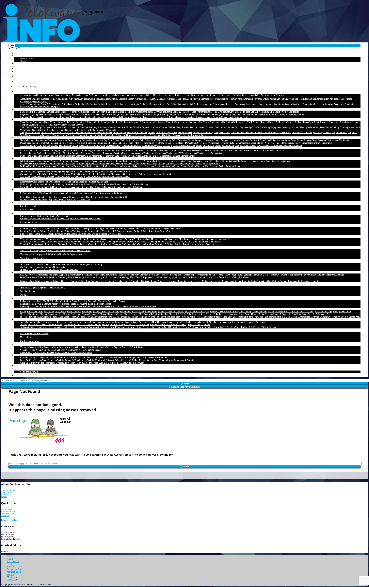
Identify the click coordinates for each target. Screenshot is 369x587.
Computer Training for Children (228, 132)
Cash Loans (345, 122)
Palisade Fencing (169, 274)
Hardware (59, 182)
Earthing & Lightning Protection (64, 150)
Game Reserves (46, 171)
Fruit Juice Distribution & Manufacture (162, 166)
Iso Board (71, 199)
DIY (67, 143)
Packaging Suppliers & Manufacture (65, 274)
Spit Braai (296, 314)
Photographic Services (106, 277)
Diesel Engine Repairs (301, 140)
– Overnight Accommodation (195, 95)
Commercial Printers (81, 132)
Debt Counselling (163, 140)
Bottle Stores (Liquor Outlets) (264, 114)
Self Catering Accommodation (253, 311)
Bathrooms (212, 112)
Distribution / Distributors (52, 143)
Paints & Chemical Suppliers (113, 274)
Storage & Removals (237, 317)
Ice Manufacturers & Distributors (35, 193)
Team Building (88, 322)
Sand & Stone (100, 311)
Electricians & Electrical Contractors (206, 150)
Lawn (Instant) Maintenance (169, 228)
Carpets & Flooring (277, 122)
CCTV (42, 125)
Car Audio (227, 122)
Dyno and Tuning (294, 145)
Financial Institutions (280, 161)
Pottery (208, 277)
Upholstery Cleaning (39, 333)
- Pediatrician (327, 143)
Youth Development (29, 372)
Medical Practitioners (67, 241)
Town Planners (142, 324)
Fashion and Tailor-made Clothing (107, 161)
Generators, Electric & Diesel (164, 174)
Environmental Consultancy (101, 156)
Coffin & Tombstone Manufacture (102, 130)
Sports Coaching (71, 317)
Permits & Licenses (261, 274)
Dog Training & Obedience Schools (108, 143)
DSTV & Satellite (277, 145)
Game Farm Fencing (29, 171)
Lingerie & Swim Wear (159, 231)
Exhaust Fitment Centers (184, 156)
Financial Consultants (260, 161)
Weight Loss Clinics (156, 360)
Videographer (71, 350)
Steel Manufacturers (204, 317)
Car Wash (247, 122)
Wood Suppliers (100, 363)
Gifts (22, 176)
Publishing (274, 281)
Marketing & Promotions (88, 239)
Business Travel (241, 117)
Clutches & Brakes (46, 130)
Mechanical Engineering (218, 239)
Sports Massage (113, 317)
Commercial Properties (101, 132)
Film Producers (243, 161)
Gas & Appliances (52, 174)
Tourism (18, 76)
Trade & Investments (37, 324)
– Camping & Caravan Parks (130, 95)
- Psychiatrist (26, 145)
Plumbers (162, 277)
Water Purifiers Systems (31, 360)
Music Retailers (206, 244)
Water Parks (161, 357)
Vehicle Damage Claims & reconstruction (55, 347)
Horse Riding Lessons (81, 184)
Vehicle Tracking (27, 350)
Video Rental (26, 352)
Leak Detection (104, 231)
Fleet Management (178, 163)
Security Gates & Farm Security (224, 311)
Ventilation (41, 350)
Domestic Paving (113, 145)
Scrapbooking (126, 311)
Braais (38, 117)
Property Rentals (249, 281)
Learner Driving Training (68, 231)
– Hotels (169, 95)
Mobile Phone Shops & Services (206, 241)
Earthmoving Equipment (114, 150)
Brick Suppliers (62, 117)
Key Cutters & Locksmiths (58, 216)
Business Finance (204, 117)
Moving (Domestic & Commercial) (120, 244)
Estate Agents (121, 156)
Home (17, 53)
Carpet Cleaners (260, 122)
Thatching (161, 322)
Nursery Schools (36, 258)
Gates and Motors (69, 174)
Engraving (70, 156)
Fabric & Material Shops (31, 161)
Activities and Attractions (67, 99)
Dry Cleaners (263, 145)
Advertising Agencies (89, 99)
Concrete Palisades (252, 132)
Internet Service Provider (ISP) (34, 199)
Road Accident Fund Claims (58, 306)
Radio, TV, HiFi (44, 301)
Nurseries (24, 258)
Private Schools (105, 281)
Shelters (23, 314)
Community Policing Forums (150, 132)
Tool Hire (154, 324)
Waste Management (39, 357)
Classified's (256, 127)
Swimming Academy (320, 317)
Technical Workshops (255, 322)
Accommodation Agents (256, 95)
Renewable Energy (116, 301)
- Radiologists (68, 145)
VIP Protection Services (43, 352)
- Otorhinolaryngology (289, 143)
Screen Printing (152, 311)
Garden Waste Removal (120, 171)
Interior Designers (70, 197)
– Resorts (212, 95)
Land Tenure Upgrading (146, 228)
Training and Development (49, 327)
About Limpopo (26, 61)
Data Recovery (96, 140)
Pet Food (50, 277)
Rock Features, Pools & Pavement (98, 306)
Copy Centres (324, 132)
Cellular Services (75, 125)
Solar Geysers (206, 314)
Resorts (73, 304)
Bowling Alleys (27, 117)
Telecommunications (104, 322)
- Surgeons (100, 145)
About (17, 55)
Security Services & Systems (281, 311)
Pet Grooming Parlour (64, 277)
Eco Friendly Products (136, 150)
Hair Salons (38, 182)
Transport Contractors (126, 327)
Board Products (127, 114)
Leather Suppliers (89, 231)
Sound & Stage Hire (282, 314)
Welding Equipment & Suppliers (180, 360)
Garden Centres (83, 171)
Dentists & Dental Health (261, 140)
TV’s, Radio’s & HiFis (245, 327)
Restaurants (82, 304)
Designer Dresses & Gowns (207, 140)
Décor (175, 140)
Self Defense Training (304, 311)
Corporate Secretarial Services (38, 135)
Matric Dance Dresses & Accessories (161, 239)
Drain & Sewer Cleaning (184, 145)
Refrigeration (101, 301)
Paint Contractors (142, 274)
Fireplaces (93, 163)
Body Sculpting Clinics (173, 114)
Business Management (222, 117)
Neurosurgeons (27, 254)
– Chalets (147, 95)
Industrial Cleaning (58, 193)
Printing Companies (44, 281)
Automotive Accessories (333, 104)
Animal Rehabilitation (319, 99)
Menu (12, 45)
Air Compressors (204, 99)
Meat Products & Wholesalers (192, 239)
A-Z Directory (20, 63)
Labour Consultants (29, 228)
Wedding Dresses (138, 360)
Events (17, 66)
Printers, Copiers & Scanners (66, 281)
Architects (42, 101)
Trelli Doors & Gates (173, 327)
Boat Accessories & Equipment (148, 114)
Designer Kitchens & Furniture (235, 140)
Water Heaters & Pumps (124, 357)
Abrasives (24, 95)
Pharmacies (90, 277)
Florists (199, 163)
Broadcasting (75, 117)
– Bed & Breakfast (91, 95)
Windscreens (113, 363)
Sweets (294, 317)
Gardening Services (99, 171)
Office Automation (58, 264)
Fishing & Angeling (160, 163)
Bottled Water (244, 114)
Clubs (34, 130)
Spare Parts (307, 314)
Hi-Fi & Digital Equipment (32, 184)
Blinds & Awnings (110, 114)
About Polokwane (27, 58)
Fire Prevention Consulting (111, 163)
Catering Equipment (29, 125)
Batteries (222, 112)
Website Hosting (94, 360)
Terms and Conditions (8, 490)
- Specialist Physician (85, 145)
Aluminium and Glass (279, 99)
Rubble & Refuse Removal (144, 306)
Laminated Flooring (71, 228)
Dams (70, 140)
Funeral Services (188, 166)
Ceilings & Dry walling (56, 125)
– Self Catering (238, 95)
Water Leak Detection (146, 357)
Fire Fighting (83, 163)
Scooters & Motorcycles (198, 311)
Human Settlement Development (119, 187)
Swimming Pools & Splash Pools (345, 317)
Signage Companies (49, 314)
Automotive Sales (34, 106)
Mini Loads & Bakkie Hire (178, 241)
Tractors (23, 324)
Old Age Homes (27, 267)
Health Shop (84, 182)
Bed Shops (245, 112)
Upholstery (25, 333)
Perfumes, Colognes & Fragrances (286, 274)
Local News (53, 234)
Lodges (73, 234)
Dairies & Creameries (57, 140)
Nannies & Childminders (65, 250)
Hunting (138, 187)
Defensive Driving (186, 140)
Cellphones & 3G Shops (31, 127)
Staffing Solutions (147, 317)
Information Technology (114, 193)
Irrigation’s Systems (57, 199)
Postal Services (198, 277)
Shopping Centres (115, 314)
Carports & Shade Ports (297, 122)
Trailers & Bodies (28, 327)
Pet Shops (79, 277)
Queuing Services (28, 291)
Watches (53, 357)
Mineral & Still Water (132, 241)
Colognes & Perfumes (30, 132)
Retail (90, 304)
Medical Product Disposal (89, 241)
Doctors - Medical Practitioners (140, 143)
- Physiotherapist (54, 145)
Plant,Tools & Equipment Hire (144, 277)
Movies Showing (22, 74)
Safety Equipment (40, 311)
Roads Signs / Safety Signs (32, 306)
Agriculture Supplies (176, 99)
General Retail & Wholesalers (136, 174)
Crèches (137, 135)
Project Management (121, 281)
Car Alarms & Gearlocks (210, 122)
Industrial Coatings (75, 193)
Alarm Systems (236, 99)
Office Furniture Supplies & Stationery (84, 264)
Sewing (336, 311)
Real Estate (72, 301)
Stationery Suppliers (164, 317)
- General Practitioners (208, 143)
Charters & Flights (123, 127)
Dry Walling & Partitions (222, 145)
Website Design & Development (72, 360)
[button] (15, 48)
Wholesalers (61, 363)
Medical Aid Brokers (29, 241)
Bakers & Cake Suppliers (94, 112)
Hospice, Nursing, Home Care (80, 187)
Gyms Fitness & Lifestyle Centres (114, 176)
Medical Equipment (49, 241)
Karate (23, 216)
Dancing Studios (81, 140)
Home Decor (26, 187)
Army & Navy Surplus (51, 104)
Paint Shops (156, 274)
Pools (188, 277)
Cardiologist (159, 122)
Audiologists (281, 104)
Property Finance (186, 281)
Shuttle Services (131, 314)
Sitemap (4, 497)
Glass (27, 176)
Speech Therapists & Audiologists (35, 317)
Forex (217, 163)
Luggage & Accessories (110, 234)
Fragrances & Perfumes (54, 166)
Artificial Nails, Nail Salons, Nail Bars (148, 104)
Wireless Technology (45, 363)
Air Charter (191, 99)
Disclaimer (5, 495)
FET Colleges (215, 161)
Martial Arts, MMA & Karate (131, 239)
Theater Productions (73, 324)
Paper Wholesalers (199, 274)
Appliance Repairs (28, 101)
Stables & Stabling (129, 317)
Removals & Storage (41, 304)
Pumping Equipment (288, 281)
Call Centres (69, 122)
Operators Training (44, 267)
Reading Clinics (59, 301)
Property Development (168, 281)
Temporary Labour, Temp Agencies (131, 322)
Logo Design (92, 234)
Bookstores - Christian (195, 114)
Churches (229, 127)
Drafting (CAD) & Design (160, 145)
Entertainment (82, 156)
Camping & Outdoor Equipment (115, 122)
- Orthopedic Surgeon (310, 143)
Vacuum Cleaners (28, 347)
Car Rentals (237, 122)
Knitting (24, 222)
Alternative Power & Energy (256, 99)
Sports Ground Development (92, 317)
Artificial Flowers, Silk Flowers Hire (114, 104)
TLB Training (238, 322)
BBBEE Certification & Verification (282, 112)
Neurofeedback (84, 250)
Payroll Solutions (244, 274)
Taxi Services (74, 322)
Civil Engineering (243, 127)
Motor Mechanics (96, 244)
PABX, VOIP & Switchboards (34, 274)
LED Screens (118, 231)
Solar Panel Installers (223, 314)
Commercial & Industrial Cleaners (56, 132)
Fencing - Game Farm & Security (193, 161)
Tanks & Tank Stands (30, 322)
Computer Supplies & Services (178, 132)
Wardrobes (25, 357)
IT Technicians (83, 199)
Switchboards (304, 317)
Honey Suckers (59, 187)
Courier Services (85, 135)
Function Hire (202, 166)
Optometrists (59, 267)
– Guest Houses (158, 95)
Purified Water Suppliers (309, 281)
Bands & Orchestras (156, 112)
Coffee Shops (80, 130)
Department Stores (281, 140)
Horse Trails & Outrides (103, 184)
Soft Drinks (181, 314)
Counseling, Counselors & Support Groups (113, 135)
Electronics (86, 153)
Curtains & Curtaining (151, 135)
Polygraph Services (176, 277)
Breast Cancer (47, 117)
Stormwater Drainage (257, 317)
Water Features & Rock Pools (99, 357)
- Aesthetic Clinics (163, 143)
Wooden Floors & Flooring (79, 363)
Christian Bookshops (215, 127)
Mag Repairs (26, 239)
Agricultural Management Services (150, 99)
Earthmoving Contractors (91, 150)
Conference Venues (270, 132)
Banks (169, 112)
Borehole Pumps (213, 114)
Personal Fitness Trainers (314, 274)
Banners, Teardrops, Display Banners (190, 112)
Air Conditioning (220, 99)
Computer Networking (203, 132)
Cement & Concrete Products (56, 127)
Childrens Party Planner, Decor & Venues (186, 127)
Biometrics (48, 114)
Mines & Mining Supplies (154, 241)
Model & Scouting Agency (32, 244)
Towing (183, 324)
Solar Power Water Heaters (245, 314)
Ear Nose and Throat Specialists (34, 150)
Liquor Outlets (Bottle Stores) (33, 234)
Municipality (20, 79)
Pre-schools (244, 277)
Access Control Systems (40, 95)
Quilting (24, 295)
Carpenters (193, 122)
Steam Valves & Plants (184, 317)
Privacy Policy (6, 492)
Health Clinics (71, 182)
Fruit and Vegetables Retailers (100, 166)
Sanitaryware (113, 311)
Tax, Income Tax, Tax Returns (54, 322)
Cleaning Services (290, 127)
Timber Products (193, 322)
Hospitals (99, 187)
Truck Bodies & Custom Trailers (198, 327)
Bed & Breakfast (258, 112)
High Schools (51, 184)
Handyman (50, 182)
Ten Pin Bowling (55, 324)
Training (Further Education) (75, 327)
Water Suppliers (49, 360)
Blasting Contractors (92, 114)
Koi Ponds (32, 222)
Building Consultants (111, 117)
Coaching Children (64, 130)
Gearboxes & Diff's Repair (90, 174)
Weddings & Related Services (116, 360)
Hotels (117, 184)
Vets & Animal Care (55, 350)
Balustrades (136, 112)
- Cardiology (177, 143)
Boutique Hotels (286, 114)
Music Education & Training (162, 244)
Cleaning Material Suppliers (311, 127)
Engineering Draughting (31, 156)
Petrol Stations (38, 277)
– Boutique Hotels (108, 95)
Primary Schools (27, 281)
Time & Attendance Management (216, 322)
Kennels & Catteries (36, 216)
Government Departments (42, 176)
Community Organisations (125, 132)
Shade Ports (345, 311)
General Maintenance (113, 174)
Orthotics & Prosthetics (42, 269)
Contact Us (19, 81)
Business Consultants (185, 117)
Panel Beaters (184, 274)
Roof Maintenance (122, 306)
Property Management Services (228, 281)
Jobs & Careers (27, 209)
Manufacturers (38, 239)
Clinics (327, 127)
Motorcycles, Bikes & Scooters (59, 244)
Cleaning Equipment (271, 127)
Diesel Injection (318, 140)
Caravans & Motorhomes (142, 122)
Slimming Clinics (167, 314)
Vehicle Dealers (82, 347)
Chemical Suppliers (141, 127)
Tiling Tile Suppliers (176, 322)
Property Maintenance (204, 281)
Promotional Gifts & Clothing (144, 281)
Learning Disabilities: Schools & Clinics (38, 231)
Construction (285, 132)
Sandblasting (88, 311)
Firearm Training (68, 163)
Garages (58, 171)
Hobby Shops (64, 184)
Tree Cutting (157, 327)
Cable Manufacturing (53, 122)
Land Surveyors (110, 228)
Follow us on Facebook (9, 520)
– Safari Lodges (224, 95)
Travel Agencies (144, 327)
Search (185, 383)
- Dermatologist (191, 143)
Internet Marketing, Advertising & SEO (109, 197)
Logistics (82, 234)
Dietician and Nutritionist (337, 140)
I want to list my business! (184, 386)
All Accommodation (60, 95)
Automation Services (312, 104)
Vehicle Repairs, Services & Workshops (124, 347)
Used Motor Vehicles (29, 341)
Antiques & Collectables (341, 99)
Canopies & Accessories (177, 122)
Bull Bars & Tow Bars (149, 117)
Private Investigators (88, 281)
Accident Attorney (275, 95)
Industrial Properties (93, 193)
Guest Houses (92, 176)
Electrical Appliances (233, 150)
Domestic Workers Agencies (135, 145)
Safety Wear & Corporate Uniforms (65, 311)
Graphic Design (78, 176)
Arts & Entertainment (176, 104)
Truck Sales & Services (224, 327)
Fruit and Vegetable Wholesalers (129, 166)
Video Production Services (90, 350)
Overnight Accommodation (65, 269)
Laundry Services (126, 228)
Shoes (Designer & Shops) (94, 314)
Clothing (335, 127)
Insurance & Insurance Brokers (47, 197)
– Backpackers (76, 95)
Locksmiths (64, 234)
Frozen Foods (80, 166)
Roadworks (76, 306)
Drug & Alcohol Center (245, 145)
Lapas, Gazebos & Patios (49, 228)
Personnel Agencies (335, 274)
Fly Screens (208, 163)
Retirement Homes (102, 304)
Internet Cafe (85, 197)
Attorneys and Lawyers (223, 104)
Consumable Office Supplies (305, 132)
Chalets (111, 127)
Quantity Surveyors (57, 287)
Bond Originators (230, 114)
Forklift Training (35, 166)
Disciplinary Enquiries (30, 143)
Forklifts (24, 166)
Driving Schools (203, 145)
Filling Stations (229, 161)
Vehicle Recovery (98, 347)
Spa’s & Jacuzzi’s (320, 314)
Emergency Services (23, 71)
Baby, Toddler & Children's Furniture (37, 112)
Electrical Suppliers (71, 153)
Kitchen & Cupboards (67, 218)
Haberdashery (26, 182)
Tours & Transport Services (122, 324)
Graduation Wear (62, 176)
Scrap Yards (138, 311)
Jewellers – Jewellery (29, 206)
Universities (25, 337)
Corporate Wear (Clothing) (65, 135)
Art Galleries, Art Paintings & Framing (79, 104)
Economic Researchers (157, 150)
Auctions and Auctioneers (246, 104)
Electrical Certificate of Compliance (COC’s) (264, 150)
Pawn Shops (230, 274)
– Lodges (177, 95)
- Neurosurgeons (271, 143)
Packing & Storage (90, 274)
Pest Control (25, 277)
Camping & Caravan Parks (88, 122)
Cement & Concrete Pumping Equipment (89, 127)
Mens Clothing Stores (112, 241)
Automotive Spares (51, 106)
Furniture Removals (235, 166)
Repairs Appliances (60, 304)
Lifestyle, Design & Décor (137, 231)
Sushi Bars (285, 317)
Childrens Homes (159, 127)
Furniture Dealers (217, 166)
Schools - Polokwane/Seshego (173, 311)
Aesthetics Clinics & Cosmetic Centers (116, 99)
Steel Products (220, 317)
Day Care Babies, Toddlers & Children (121, 140)
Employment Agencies (132, 153)
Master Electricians (108, 239)
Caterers (355, 122)
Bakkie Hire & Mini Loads (118, 112)
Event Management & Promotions (156, 156)
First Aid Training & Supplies (137, 163)
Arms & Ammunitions (30, 104)
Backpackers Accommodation (68, 112)
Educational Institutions (179, 150)
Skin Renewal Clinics (149, 314)
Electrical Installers (53, 153)
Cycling (201, 135)
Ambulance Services (299, 99)
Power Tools (218, 277)
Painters (130, 274)
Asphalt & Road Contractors (199, 104)
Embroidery (97, 153)
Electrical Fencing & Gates (32, 153)
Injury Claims (26, 197)
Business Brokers (168, 117)
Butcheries (299, 114)
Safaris (23, 311)
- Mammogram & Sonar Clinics (248, 143)
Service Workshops (323, 311)
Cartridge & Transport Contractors (323, 122)
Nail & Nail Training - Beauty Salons (37, 250)
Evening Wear (134, 156)
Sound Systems (266, 314)
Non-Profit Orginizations (70, 254)
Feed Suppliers (170, 161)
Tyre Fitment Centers (266, 327)
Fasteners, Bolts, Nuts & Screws (138, 161)
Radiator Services (28, 301)
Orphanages (25, 269)
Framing (69, 166)
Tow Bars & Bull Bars (169, 324)
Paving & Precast (216, 274)
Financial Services (28, 163)
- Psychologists (39, 145)
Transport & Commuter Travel (102, 327)
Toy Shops (205, 324)
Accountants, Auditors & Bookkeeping (37, 99)
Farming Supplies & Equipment (57, 161)
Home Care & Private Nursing (134, 184)
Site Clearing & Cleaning (70, 314)
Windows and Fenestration (132, 363)
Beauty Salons (232, 112)
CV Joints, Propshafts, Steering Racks (179, 135)
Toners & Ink (194, 324)
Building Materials (129, 117)
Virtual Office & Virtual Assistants (70, 352)
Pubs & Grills (263, 281)
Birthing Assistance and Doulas (68, 114)
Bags (144, 112)
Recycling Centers (86, 301)
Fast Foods (158, 161)
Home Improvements (42, 187)
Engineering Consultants (154, 153)
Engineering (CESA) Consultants (181, 153)
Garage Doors (68, 171)
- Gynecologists (226, 143)
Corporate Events (339, 132)
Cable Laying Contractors (32, 122)
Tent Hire (152, 322)
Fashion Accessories (81, 161)
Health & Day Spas (99, 182)
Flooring (191, 163)
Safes (29, 311)
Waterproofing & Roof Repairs (71, 357)
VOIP (89, 352)
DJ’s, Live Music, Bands (80, 143)
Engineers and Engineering (209, 153)
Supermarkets (273, 317)
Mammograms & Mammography (61, 239)
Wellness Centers (28, 363)
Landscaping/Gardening (91, 228)
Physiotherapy (122, 277)
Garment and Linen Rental (32, 174)
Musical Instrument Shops (187, 244)
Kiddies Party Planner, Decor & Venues (38, 218)
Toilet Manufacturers (91, 324)
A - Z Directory (6, 509)
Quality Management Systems (33, 287)
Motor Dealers (80, 244)
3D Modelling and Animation (33, 140)
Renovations (25, 304)
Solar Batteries (193, 314)
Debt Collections (147, 140)
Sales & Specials (21, 68)
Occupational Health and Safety (34, 264)
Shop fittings (33, 314)
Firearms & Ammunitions (48, 163)
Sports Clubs (57, 317)
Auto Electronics (294, 104)
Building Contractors (91, 117)
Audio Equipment (266, 104)
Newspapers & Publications (46, 254)
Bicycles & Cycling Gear (31, 114)
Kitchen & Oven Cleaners (89, 218)
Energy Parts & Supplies (54, 156)
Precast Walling (232, 277)
